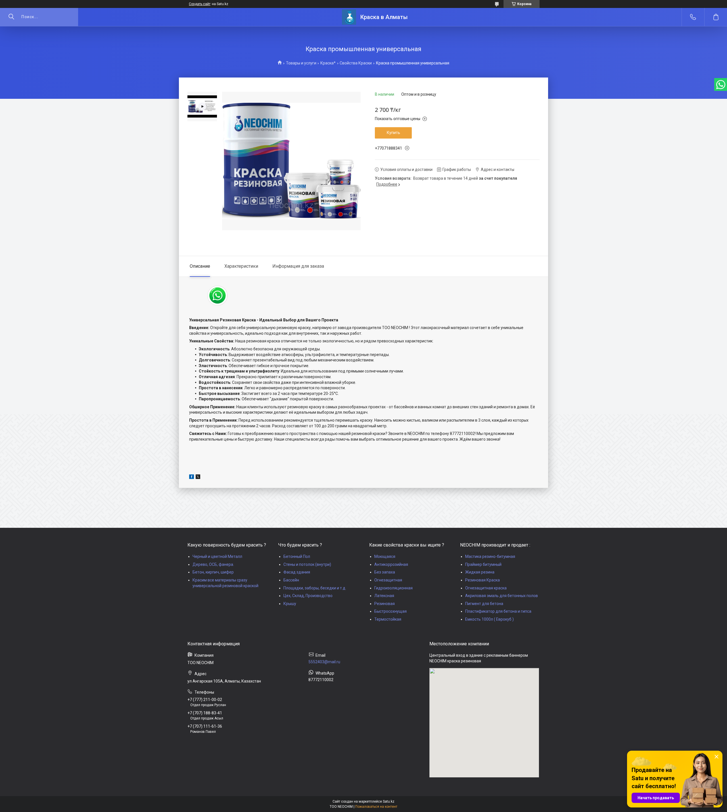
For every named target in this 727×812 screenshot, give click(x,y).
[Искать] (11, 17)
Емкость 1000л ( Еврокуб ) (489, 619)
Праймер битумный (483, 564)
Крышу (289, 603)
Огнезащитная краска (486, 588)
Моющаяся (384, 556)
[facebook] (191, 477)
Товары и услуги (301, 63)
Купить (393, 132)
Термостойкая (387, 619)
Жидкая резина (479, 572)
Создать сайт (199, 4)
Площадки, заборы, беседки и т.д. (314, 588)
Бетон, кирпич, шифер (213, 572)
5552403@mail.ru (324, 662)
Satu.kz (388, 801)
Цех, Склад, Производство (308, 595)
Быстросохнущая (390, 611)
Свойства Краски (356, 63)
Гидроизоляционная (393, 588)
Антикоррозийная (391, 564)
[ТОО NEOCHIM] (349, 17)
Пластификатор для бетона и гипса (498, 611)
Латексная (384, 595)
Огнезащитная (388, 580)
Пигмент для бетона (484, 603)
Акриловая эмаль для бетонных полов (501, 595)
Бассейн (291, 580)
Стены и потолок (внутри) (307, 564)
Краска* (328, 63)
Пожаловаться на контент (376, 807)
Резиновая (384, 603)
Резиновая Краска (482, 580)
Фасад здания (296, 572)
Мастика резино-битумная (490, 556)
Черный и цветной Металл (217, 556)
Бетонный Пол (296, 556)
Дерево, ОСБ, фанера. (213, 564)
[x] (198, 477)
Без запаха (384, 572)
